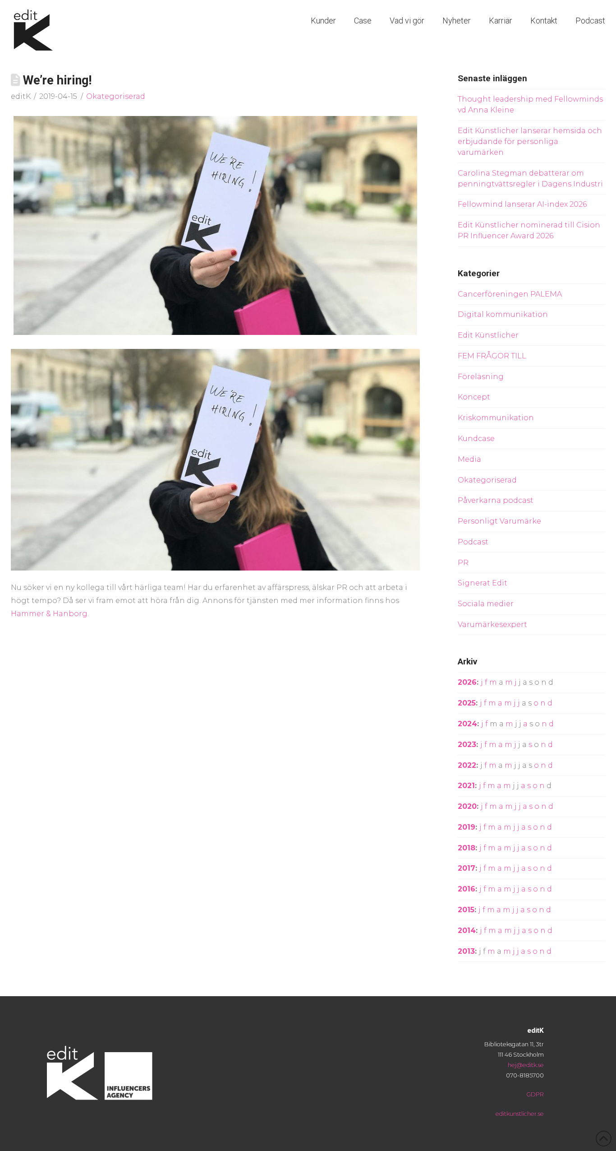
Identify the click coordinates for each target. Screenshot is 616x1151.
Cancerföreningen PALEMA (510, 294)
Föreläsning (481, 376)
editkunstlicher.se (520, 1113)
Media (469, 459)
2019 (466, 827)
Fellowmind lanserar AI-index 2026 (522, 204)
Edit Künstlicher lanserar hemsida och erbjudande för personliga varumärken (530, 141)
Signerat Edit (482, 583)
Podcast (473, 542)
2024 (467, 723)
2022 (467, 765)
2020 (467, 806)
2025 (467, 703)
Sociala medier (486, 603)
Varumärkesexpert (492, 624)
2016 (466, 889)
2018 (466, 848)
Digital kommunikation (503, 314)
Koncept (474, 397)
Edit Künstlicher (488, 335)
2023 (467, 744)
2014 (467, 930)
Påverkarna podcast (495, 500)
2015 (466, 909)
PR (463, 562)
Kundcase (476, 438)
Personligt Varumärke (499, 521)
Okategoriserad (115, 96)
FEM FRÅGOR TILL (492, 356)
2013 (466, 951)
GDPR (535, 1094)
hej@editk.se (526, 1065)
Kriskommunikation (496, 417)
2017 (466, 868)
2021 (466, 785)
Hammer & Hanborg (49, 613)
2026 (467, 682)
